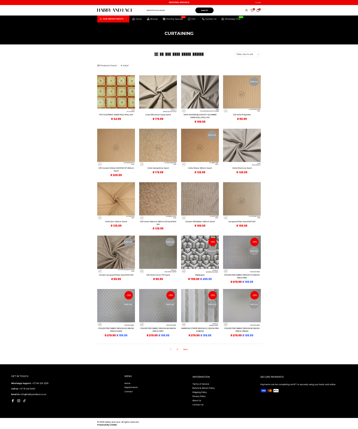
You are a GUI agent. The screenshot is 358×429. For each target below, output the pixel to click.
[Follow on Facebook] (12, 401)
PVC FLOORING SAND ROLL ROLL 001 (116, 115)
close (100, 2)
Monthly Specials (175, 18)
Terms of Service (200, 384)
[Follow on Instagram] (18, 401)
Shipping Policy (199, 392)
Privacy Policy (199, 396)
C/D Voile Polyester (242, 115)
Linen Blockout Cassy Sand (158, 115)
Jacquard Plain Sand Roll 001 (241, 222)
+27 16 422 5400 (23, 388)
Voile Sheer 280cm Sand (200, 168)
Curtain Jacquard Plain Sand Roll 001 (116, 275)
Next (185, 349)
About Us (196, 400)
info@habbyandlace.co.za (28, 394)
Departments (131, 387)
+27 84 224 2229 (29, 383)
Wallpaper (200, 275)
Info (193, 19)
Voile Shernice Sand (242, 168)
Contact (128, 391)
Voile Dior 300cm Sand (116, 222)
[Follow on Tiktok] (24, 401)
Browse (154, 19)
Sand (125, 65)
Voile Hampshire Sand (158, 168)
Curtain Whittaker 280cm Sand (200, 222)
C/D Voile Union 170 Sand (158, 275)
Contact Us (210, 19)
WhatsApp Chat (234, 18)
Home (139, 19)
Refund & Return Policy (203, 388)
